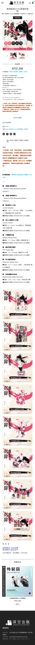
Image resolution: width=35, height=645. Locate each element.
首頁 (3, 13)
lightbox (5, 47)
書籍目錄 (16, 140)
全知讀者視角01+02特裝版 (18, 598)
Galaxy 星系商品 (9, 129)
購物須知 (17, 109)
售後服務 (26, 140)
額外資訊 (12, 140)
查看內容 (17, 604)
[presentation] (7, 56)
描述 (8, 140)
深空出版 (24, 553)
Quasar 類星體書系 (15, 13)
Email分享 (8, 122)
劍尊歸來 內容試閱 (10, 547)
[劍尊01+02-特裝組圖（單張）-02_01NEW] (21, 56)
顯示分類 (17, 17)
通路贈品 (21, 140)
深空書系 (7, 13)
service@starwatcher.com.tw (18, 637)
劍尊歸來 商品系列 (10, 549)
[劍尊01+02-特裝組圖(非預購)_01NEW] (17, 35)
